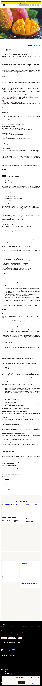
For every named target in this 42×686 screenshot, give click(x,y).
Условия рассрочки (36, 632)
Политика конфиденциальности (6, 661)
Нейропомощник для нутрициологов (25, 627)
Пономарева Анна (10, 49)
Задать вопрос (11, 634)
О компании (3, 632)
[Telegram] (38, 45)
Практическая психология (32, 516)
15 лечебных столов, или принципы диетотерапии (28, 584)
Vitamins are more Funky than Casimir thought (13, 470)
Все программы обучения (5, 627)
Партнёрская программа (19, 634)
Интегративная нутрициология (9, 517)
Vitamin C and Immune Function (10, 472)
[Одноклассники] (35, 45)
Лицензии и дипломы (26, 632)
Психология (7, 486)
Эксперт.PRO (7, 489)
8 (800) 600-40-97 (5, 669)
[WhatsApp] (37, 45)
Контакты (6, 634)
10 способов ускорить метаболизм (10, 579)
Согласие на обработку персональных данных (9, 662)
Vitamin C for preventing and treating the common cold (14, 468)
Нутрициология (8, 480)
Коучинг (6, 482)
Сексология (7, 484)
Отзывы (2, 634)
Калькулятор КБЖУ (14, 627)
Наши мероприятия (31, 626)
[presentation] (19, 544)
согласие (18, 679)
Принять (21, 682)
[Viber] (39, 45)
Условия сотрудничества (5, 660)
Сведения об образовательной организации (13, 632)
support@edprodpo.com (7, 672)
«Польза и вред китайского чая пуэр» (8, 173)
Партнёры (26, 634)
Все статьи (7, 479)
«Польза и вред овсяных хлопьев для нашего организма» (12, 313)
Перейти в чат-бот (6, 645)
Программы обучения (24, 5)
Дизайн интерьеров (8, 488)
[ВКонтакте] (34, 45)
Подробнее (4, 175)
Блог (31, 632)
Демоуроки (38, 626)
